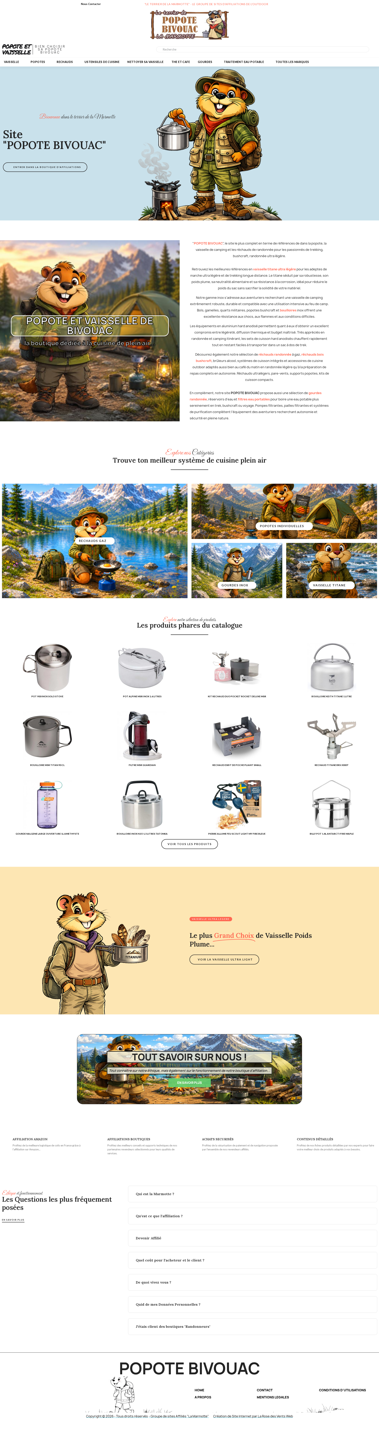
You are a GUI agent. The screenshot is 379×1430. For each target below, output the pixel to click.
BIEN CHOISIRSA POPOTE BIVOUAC (50, 49)
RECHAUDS (65, 62)
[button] (45, 167)
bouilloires (288, 310)
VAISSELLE (11, 62)
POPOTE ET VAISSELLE (16, 49)
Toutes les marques (292, 62)
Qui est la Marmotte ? (155, 1194)
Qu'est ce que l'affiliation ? (159, 1216)
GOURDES (205, 62)
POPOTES (38, 62)
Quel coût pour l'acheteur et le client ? (170, 1260)
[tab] (252, 1194)
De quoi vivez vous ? (153, 1282)
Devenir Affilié (148, 1238)
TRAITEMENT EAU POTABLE (244, 62)
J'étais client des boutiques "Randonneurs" (173, 1326)
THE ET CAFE (181, 62)
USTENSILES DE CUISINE (101, 62)
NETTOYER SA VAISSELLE (145, 62)
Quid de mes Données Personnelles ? (168, 1304)
